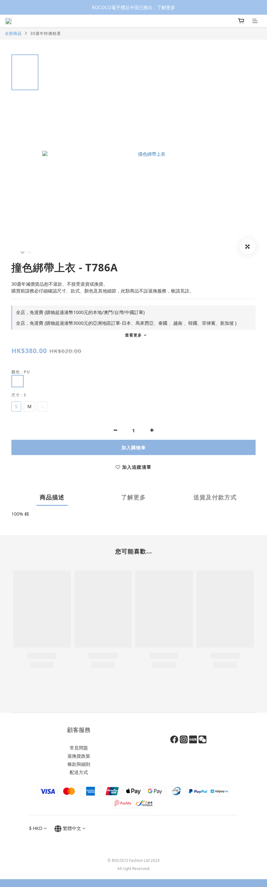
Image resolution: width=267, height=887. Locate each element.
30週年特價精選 (45, 33)
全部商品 (13, 33)
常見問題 (79, 748)
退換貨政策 (78, 756)
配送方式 (79, 772)
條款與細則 (78, 764)
